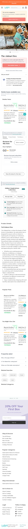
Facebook (19, 507)
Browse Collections (7, 442)
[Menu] (2, 7)
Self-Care (5, 467)
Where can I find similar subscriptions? (10, 365)
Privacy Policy (6, 509)
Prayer (21, 375)
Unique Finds (6, 475)
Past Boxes (21, 137)
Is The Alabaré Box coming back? (9, 361)
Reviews (5, 137)
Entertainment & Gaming (9, 459)
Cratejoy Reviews (7, 444)
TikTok (18, 515)
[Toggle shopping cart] (26, 7)
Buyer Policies (6, 514)
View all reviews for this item (13, 174)
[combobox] (15, 7)
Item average (13, 149)
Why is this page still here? (8, 357)
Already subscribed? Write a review (14, 70)
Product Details (12, 137)
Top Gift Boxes (6, 436)
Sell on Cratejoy (6, 493)
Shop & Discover (7, 433)
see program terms (17, 85)
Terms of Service (7, 507)
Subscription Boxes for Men (10, 454)
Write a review (14, 162)
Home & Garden (6, 471)
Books (4, 463)
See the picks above (10, 184)
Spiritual (4, 469)
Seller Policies (6, 512)
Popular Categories (8, 450)
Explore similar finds (13, 19)
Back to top (14, 398)
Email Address (7, 418)
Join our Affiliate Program (9, 497)
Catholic (5, 380)
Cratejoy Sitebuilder (7, 495)
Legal (4, 505)
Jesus (4, 375)
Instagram (19, 509)
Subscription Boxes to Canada (10, 483)
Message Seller (8, 196)
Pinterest (19, 513)
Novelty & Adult (6, 473)
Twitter (18, 511)
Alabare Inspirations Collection (12, 189)
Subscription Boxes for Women (10, 452)
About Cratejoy (6, 491)
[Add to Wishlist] (15, 104)
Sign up (14, 422)
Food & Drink (5, 461)
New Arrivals (5, 440)
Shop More (20, 196)
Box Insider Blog (6, 438)
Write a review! (20, 142)
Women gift (13, 375)
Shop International (8, 480)
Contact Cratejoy (7, 499)
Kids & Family (6, 457)
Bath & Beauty (6, 465)
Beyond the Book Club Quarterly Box (10, 105)
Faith (12, 380)
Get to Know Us (7, 488)
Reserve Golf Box (9, 295)
